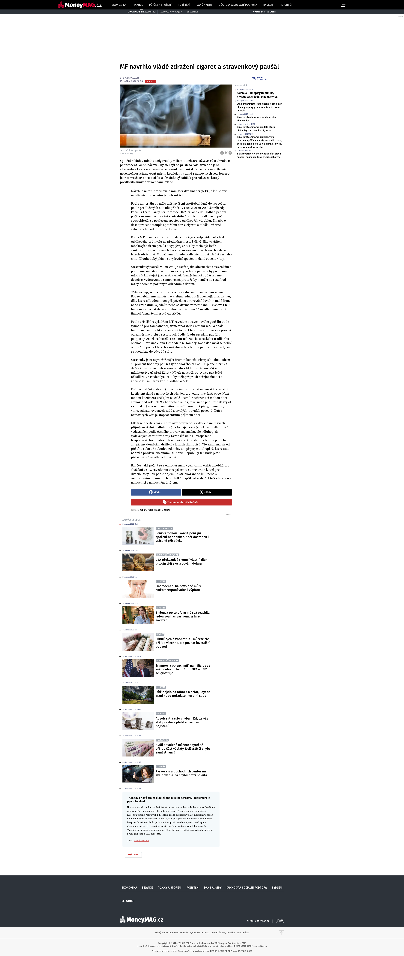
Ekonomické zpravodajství (142, 12)
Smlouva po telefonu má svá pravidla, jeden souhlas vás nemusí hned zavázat (183, 616)
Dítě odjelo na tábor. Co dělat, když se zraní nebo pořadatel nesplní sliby (183, 694)
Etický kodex (161, 932)
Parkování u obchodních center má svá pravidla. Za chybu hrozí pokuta (181, 773)
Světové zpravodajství (171, 12)
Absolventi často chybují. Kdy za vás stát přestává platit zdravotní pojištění (182, 722)
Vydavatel (195, 932)
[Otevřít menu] (343, 4)
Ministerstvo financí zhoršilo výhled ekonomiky (256, 119)
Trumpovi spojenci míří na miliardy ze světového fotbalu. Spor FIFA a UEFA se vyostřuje (183, 669)
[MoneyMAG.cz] (80, 4)
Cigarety (166, 510)
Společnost (193, 12)
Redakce (173, 932)
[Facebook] (222, 153)
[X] (226, 153)
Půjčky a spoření (160, 4)
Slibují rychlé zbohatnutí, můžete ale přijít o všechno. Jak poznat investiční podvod (183, 642)
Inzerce (205, 932)
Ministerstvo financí (150, 510)
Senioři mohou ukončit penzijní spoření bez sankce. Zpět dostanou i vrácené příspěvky (182, 537)
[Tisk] (230, 153)
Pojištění (184, 4)
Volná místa (243, 932)
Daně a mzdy (204, 4)
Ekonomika (119, 4)
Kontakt (184, 932)
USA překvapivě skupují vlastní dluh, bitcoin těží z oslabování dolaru (182, 561)
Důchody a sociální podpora (238, 4)
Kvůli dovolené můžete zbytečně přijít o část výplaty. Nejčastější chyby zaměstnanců (183, 748)
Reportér (286, 4)
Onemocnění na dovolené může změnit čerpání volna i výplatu (179, 588)
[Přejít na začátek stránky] (281, 932)
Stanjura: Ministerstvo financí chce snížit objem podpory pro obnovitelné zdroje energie (259, 107)
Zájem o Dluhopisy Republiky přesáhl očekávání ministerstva (257, 95)
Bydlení (268, 4)
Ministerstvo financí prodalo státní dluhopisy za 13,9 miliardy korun (256, 129)
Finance (138, 4)
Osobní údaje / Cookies (223, 932)
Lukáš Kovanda (141, 840)
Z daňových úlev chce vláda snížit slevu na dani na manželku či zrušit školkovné (259, 155)
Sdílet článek (260, 78)
